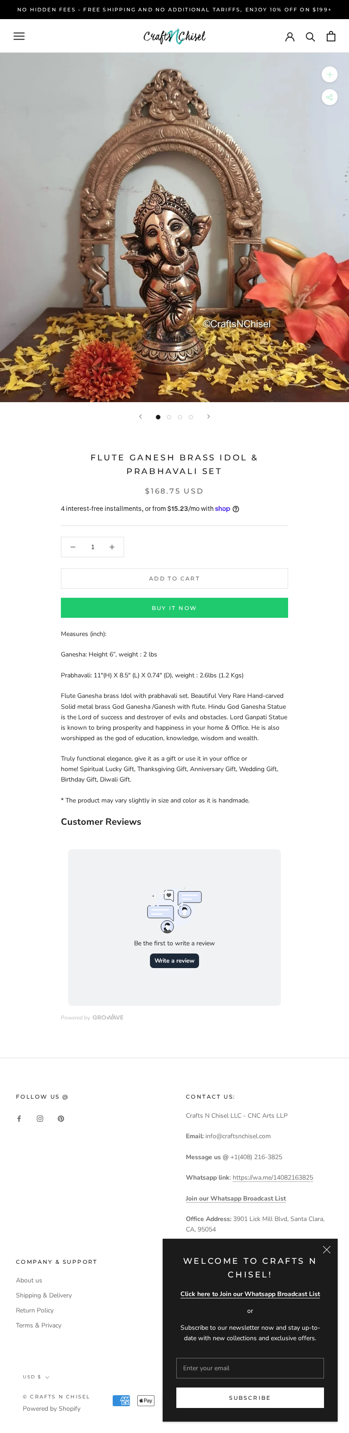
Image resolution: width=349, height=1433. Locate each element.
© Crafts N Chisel (56, 1396)
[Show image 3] (180, 417)
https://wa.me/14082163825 (273, 1177)
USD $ (32, 1377)
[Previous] (140, 416)
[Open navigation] (19, 36)
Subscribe (250, 1397)
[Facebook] (19, 1118)
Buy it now (175, 608)
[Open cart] (331, 36)
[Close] (327, 1250)
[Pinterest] (61, 1118)
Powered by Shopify (51, 1408)
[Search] (310, 36)
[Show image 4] (191, 417)
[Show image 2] (169, 417)
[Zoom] (330, 74)
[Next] (208, 416)
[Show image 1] (158, 417)
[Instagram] (40, 1118)
